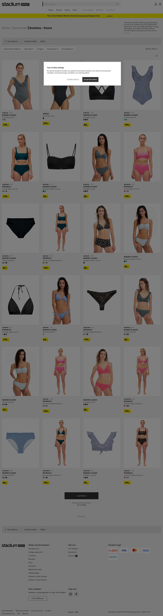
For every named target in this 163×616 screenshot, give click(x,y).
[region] (82, 74)
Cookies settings (73, 79)
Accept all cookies (90, 79)
